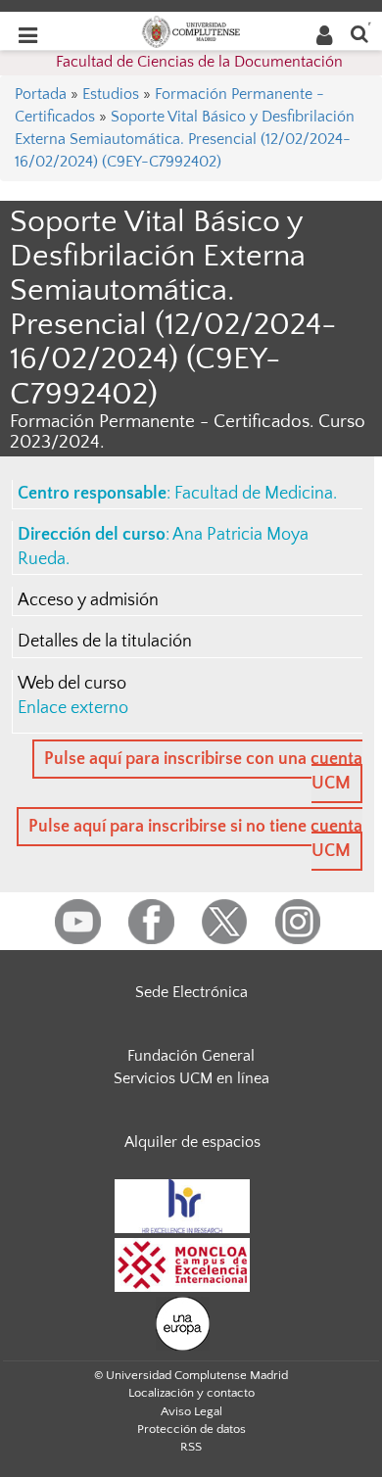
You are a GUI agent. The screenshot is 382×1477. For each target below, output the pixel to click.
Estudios (110, 94)
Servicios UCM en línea (191, 1078)
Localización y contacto (191, 1393)
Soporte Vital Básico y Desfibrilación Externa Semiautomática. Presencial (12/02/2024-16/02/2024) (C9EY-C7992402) (185, 139)
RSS (191, 1446)
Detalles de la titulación (105, 641)
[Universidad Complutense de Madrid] (191, 30)
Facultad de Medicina (253, 493)
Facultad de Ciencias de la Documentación (199, 62)
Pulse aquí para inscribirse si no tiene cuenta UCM (195, 839)
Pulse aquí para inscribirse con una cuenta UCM (203, 771)
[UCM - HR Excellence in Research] (182, 1205)
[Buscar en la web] (359, 33)
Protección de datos (191, 1429)
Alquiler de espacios (192, 1142)
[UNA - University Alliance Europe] (183, 1322)
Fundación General (191, 1056)
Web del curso (72, 683)
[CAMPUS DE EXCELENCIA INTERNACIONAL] (182, 1263)
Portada (41, 94)
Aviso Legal (191, 1411)
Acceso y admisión (88, 600)
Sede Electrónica (191, 992)
